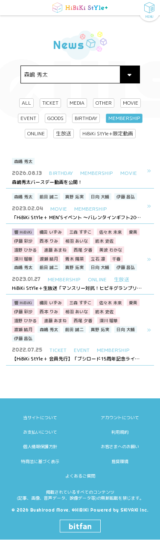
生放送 (63, 133)
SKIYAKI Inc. (134, 510)
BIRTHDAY (86, 118)
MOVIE (130, 102)
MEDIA (77, 102)
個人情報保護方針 (40, 446)
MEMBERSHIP (124, 118)
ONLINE (36, 133)
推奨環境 (119, 461)
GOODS (55, 118)
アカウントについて (120, 417)
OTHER (104, 102)
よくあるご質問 (80, 476)
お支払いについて (40, 432)
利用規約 (119, 432)
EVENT (28, 118)
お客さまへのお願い (120, 446)
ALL (26, 102)
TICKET (50, 102)
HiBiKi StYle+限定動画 (107, 133)
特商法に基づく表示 (40, 461)
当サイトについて (40, 417)
